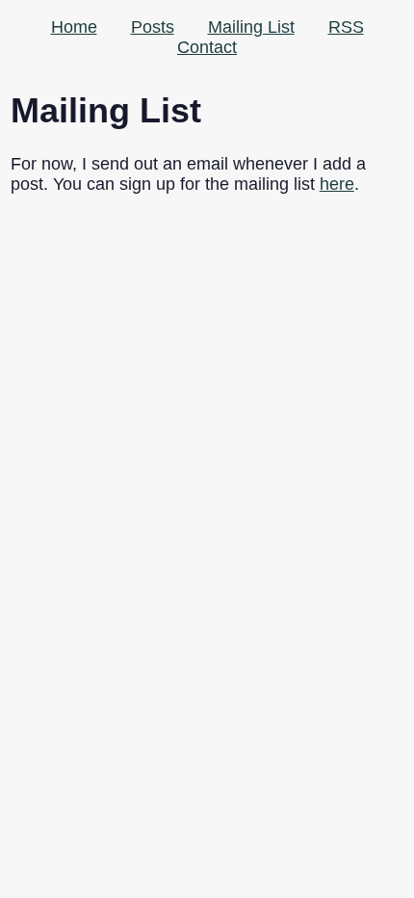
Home (74, 27)
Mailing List (251, 27)
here (337, 184)
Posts (152, 27)
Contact (207, 47)
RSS (346, 27)
